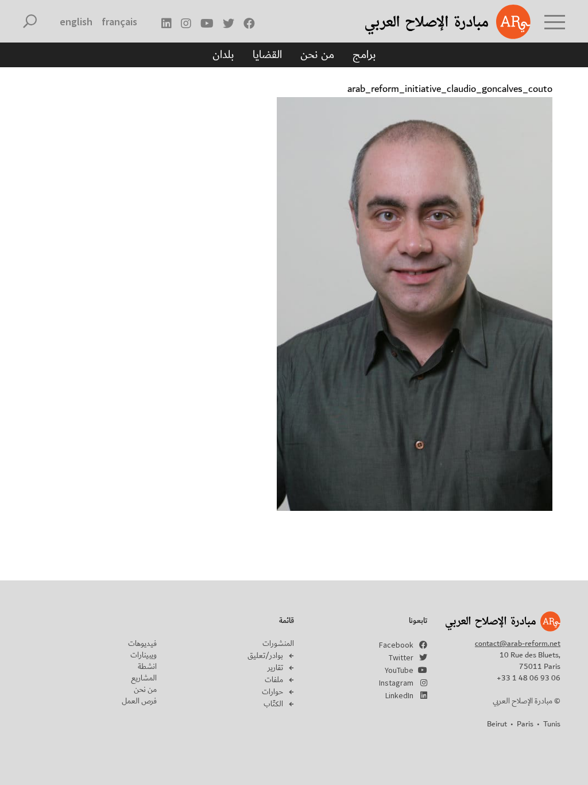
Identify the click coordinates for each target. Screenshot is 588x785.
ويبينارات (143, 655)
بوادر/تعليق (265, 655)
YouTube (399, 670)
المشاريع (144, 678)
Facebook (396, 645)
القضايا (267, 54)
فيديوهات (142, 643)
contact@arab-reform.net (517, 643)
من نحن (317, 54)
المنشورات (278, 643)
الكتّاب (273, 704)
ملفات (274, 680)
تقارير (275, 667)
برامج (364, 54)
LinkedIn (399, 695)
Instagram (396, 683)
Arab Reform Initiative (433, 22)
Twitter (401, 657)
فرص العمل (139, 701)
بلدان (223, 54)
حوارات (272, 692)
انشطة (147, 666)
